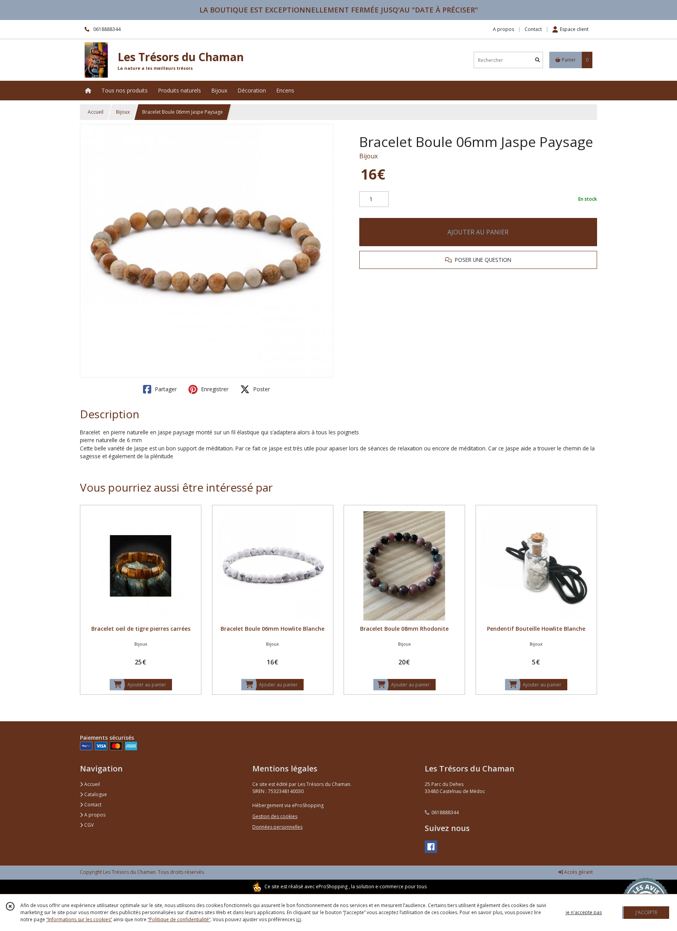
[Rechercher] (537, 60)
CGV (88, 825)
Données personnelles (277, 827)
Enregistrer (213, 389)
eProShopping (332, 886)
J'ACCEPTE (646, 912)
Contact (533, 29)
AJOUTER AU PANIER (478, 232)
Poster (261, 389)
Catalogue (95, 794)
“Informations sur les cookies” (79, 919)
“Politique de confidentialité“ (179, 919)
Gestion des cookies (274, 816)
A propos (94, 814)
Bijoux (123, 112)
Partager (165, 389)
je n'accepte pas (584, 912)
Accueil (95, 112)
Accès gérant (578, 872)
